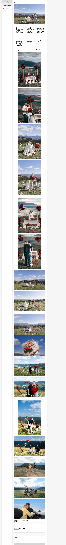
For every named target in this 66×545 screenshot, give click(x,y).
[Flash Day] (7, 2)
